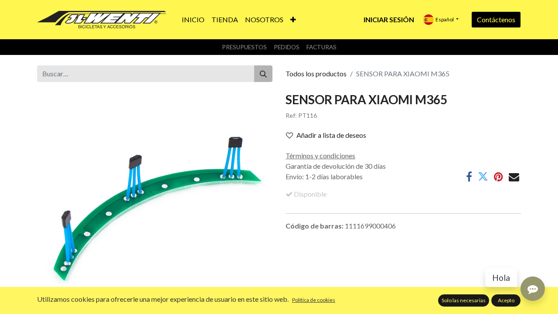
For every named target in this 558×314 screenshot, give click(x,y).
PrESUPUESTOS (244, 47)
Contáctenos (496, 19)
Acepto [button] (506, 300)
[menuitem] (193, 19)
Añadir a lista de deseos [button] (331, 135)
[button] (293, 19)
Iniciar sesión (389, 19)
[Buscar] (263, 73)
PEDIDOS (286, 47)
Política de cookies (313, 300)
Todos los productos (316, 73)
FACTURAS (321, 47)
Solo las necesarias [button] (464, 300)
